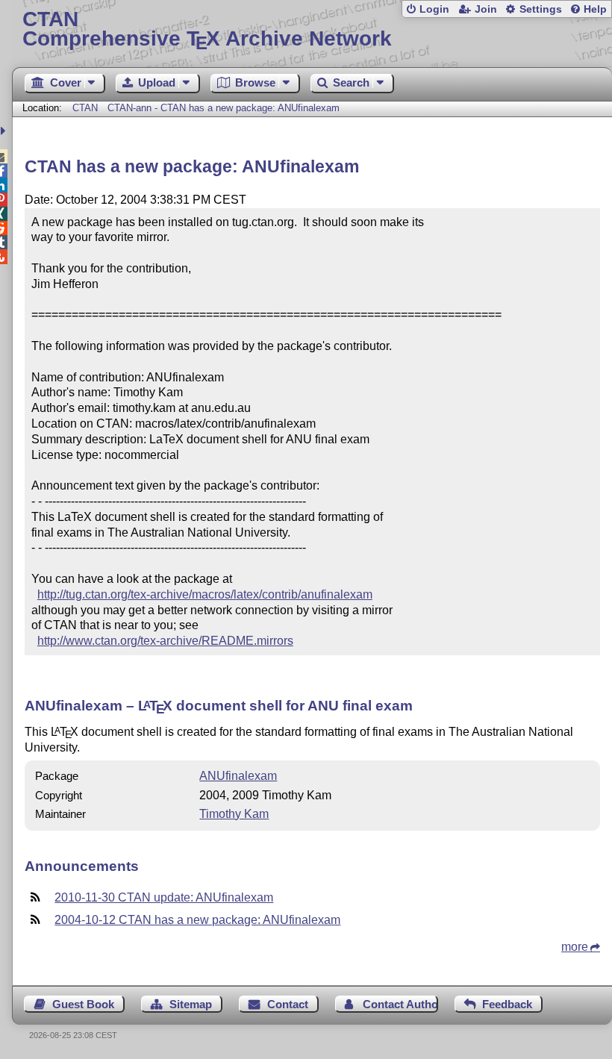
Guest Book (83, 1004)
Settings (540, 9)
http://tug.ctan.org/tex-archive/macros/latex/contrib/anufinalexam (204, 594)
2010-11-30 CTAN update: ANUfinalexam (163, 897)
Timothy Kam (234, 813)
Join (486, 9)
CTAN (85, 107)
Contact (287, 1004)
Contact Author (400, 1004)
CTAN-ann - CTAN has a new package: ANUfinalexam (223, 107)
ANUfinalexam (238, 775)
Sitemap (190, 1004)
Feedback (507, 1004)
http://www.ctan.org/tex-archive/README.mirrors (165, 640)
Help (595, 9)
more (574, 946)
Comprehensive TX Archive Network (207, 29)
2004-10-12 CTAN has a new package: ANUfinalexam (197, 919)
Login (434, 9)
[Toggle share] (5, 131)
